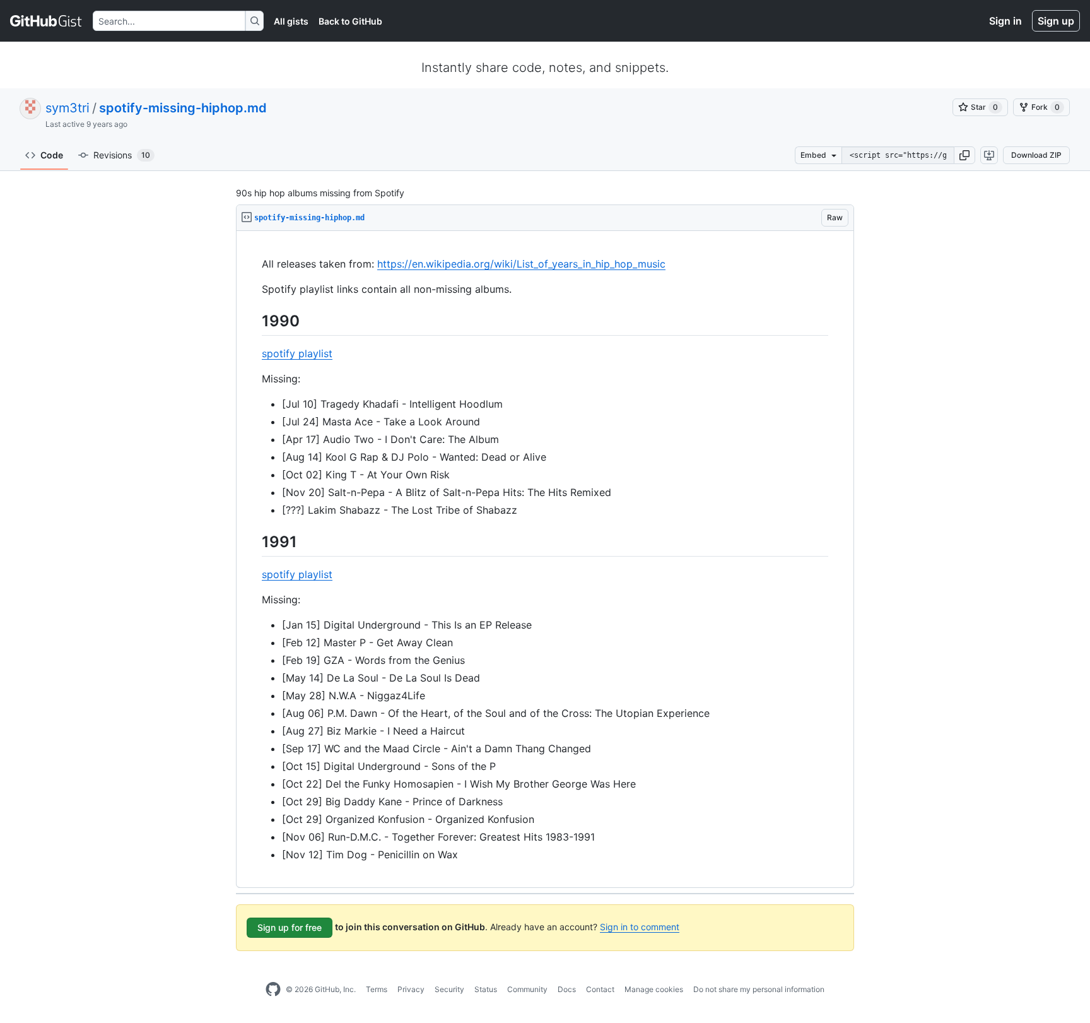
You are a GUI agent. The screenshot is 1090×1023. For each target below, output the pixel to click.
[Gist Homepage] (46, 20)
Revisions (121, 155)
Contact (600, 989)
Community (527, 989)
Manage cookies (653, 989)
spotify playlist (297, 353)
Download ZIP (1036, 155)
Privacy (411, 989)
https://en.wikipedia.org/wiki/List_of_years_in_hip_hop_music (521, 263)
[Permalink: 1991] (253, 541)
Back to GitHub (350, 21)
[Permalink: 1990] (253, 320)
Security (449, 989)
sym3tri (67, 107)
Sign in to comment (639, 926)
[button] (964, 155)
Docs (567, 989)
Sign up (1056, 21)
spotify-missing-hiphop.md (183, 107)
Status (485, 989)
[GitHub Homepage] (273, 989)
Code (51, 155)
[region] (545, 559)
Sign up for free (289, 927)
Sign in (1005, 21)
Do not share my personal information (758, 989)
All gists (291, 21)
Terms (376, 989)
